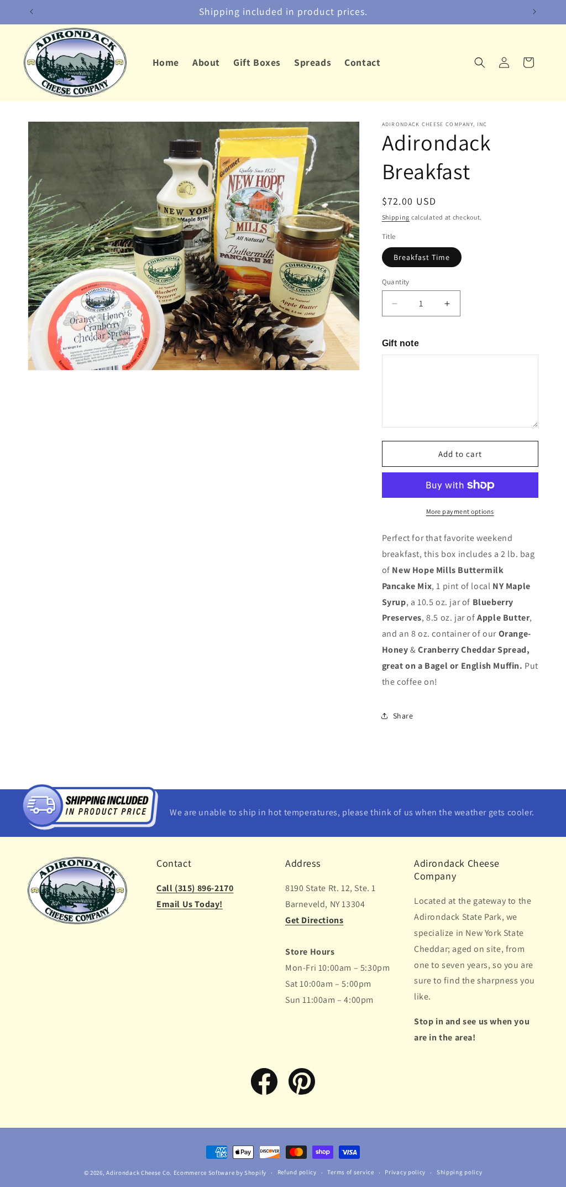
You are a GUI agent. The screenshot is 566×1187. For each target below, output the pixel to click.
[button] (480, 62)
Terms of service (350, 1172)
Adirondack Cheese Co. (139, 1172)
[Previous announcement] (31, 11)
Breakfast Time (422, 257)
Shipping (396, 217)
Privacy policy (405, 1172)
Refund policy (297, 1172)
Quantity (396, 282)
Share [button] (403, 716)
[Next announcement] (534, 11)
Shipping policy (460, 1172)
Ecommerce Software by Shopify (220, 1172)
